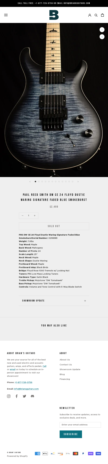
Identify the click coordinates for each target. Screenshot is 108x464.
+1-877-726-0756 (44, 3)
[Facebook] (16, 396)
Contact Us (66, 365)
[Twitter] (24, 396)
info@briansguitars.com (26, 389)
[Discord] (32, 396)
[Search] (96, 15)
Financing (65, 379)
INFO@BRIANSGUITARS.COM (77, 3)
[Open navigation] (6, 15)
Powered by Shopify (17, 456)
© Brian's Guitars (14, 452)
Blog (62, 374)
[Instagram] (8, 396)
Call (44, 366)
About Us (65, 360)
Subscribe (71, 434)
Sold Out (54, 226)
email (12, 369)
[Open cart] (102, 15)
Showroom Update (33, 300)
